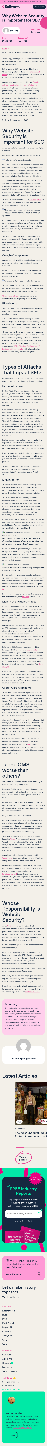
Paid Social (8, 1323)
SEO (4, 1315)
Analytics (7, 1335)
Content (6, 1331)
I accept (12, 1435)
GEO (4, 1343)
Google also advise (10, 295)
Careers (7, 1363)
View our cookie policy (22, 1427)
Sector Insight (9, 1371)
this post (25, 596)
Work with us (10, 1297)
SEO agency (12, 925)
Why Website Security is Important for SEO (20, 52)
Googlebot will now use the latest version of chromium (22, 83)
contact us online (32, 991)
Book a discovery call (11, 1389)
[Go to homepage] (11, 7)
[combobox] (23, 1214)
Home (4, 48)
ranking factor (32, 649)
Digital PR (7, 1327)
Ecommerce (8, 1310)
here (4, 589)
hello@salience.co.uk (11, 1381)
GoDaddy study (35, 199)
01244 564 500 (8, 1385)
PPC (4, 1319)
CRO (4, 1339)
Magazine (7, 1367)
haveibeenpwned (9, 874)
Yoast (12, 839)
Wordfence (7, 858)
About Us (7, 1358)
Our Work (7, 1354)
